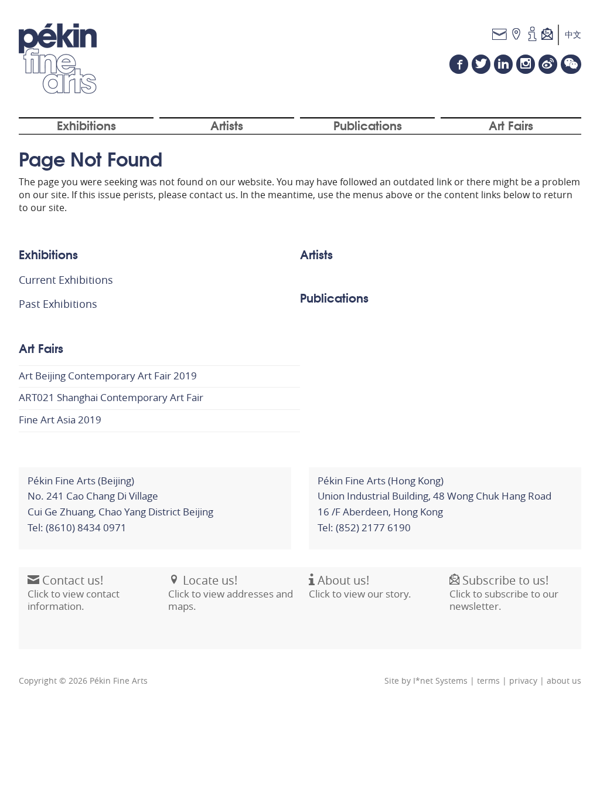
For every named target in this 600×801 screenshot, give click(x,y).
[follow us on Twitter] (481, 64)
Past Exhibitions (58, 304)
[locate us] (516, 35)
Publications (367, 125)
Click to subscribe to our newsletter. (503, 593)
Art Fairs (511, 125)
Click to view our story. (360, 586)
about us (564, 681)
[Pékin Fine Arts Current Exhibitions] (58, 58)
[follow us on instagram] (525, 64)
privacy (523, 681)
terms (488, 681)
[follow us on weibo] (547, 64)
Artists (226, 125)
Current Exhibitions (66, 280)
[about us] (532, 35)
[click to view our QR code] (571, 64)
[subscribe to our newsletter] (550, 35)
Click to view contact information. (74, 593)
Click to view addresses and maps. (230, 593)
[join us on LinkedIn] (503, 64)
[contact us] (499, 35)
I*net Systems (440, 681)
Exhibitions (86, 125)
